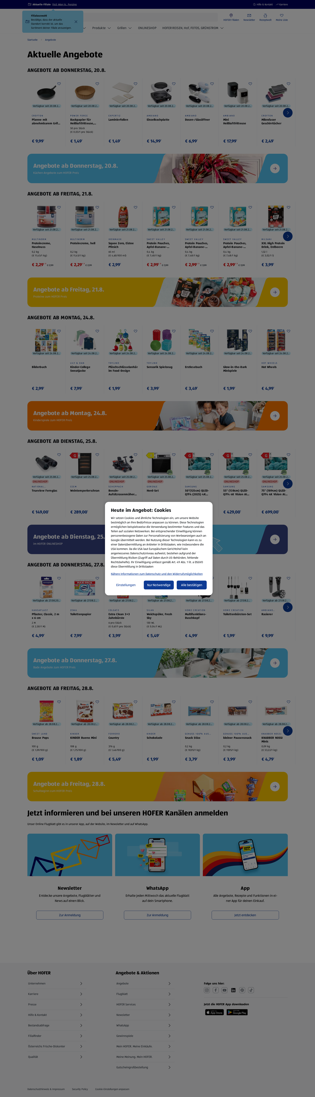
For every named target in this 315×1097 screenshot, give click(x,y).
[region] (159, 548)
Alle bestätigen (191, 585)
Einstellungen (126, 585)
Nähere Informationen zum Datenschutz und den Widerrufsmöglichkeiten (157, 574)
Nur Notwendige (158, 585)
